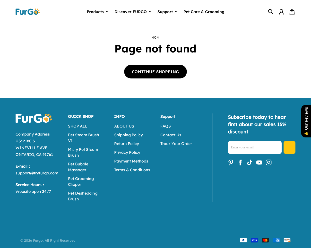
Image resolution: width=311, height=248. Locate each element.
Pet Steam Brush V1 (83, 137)
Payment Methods (131, 161)
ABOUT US (124, 126)
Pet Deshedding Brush (82, 196)
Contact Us (170, 134)
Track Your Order (176, 143)
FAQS (165, 126)
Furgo (38, 240)
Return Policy (126, 143)
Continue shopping (155, 71)
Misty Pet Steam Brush (83, 152)
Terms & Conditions (132, 169)
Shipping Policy (128, 134)
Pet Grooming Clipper (81, 181)
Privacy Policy (127, 152)
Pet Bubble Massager (78, 167)
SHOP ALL (77, 126)
